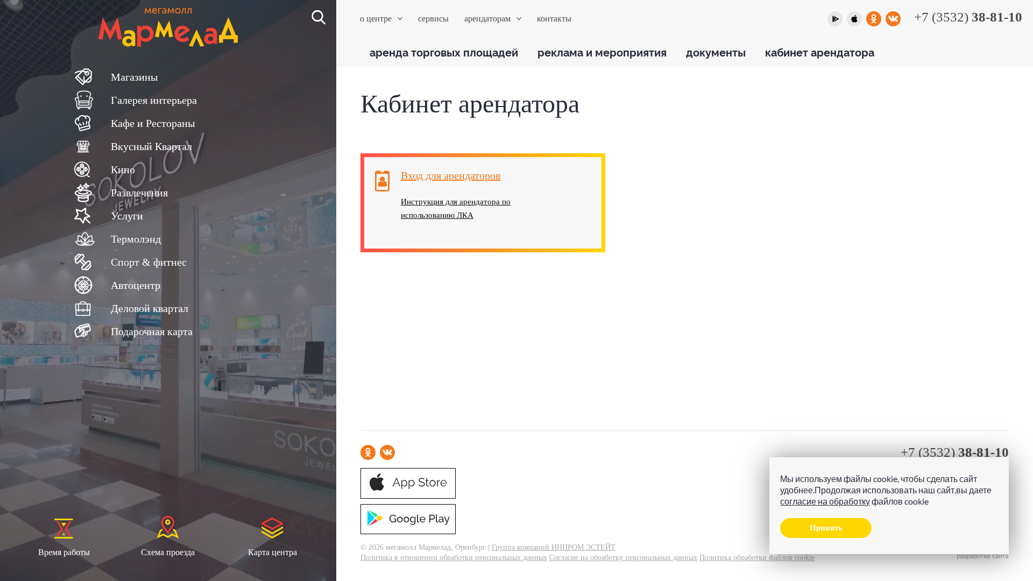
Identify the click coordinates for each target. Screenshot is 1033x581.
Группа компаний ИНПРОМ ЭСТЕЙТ (553, 547)
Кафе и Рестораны (153, 123)
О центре (376, 18)
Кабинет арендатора (819, 51)
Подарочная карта (152, 331)
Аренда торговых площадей (444, 51)
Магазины (134, 77)
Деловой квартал (149, 308)
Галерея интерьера (154, 100)
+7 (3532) (968, 17)
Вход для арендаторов (450, 175)
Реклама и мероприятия (602, 51)
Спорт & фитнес (149, 262)
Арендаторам (487, 18)
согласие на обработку (825, 501)
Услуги (127, 216)
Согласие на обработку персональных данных (623, 558)
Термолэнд (136, 239)
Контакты (554, 18)
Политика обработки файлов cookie (757, 558)
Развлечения (139, 193)
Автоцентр (135, 285)
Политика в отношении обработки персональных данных (453, 558)
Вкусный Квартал (151, 146)
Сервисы (433, 18)
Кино (123, 169)
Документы (716, 51)
